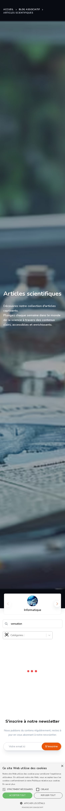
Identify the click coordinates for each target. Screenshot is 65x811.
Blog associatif (29, 9)
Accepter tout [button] (17, 795)
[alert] (32, 787)
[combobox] (10, 635)
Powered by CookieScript (32, 807)
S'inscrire (51, 746)
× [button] (62, 766)
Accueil (8, 9)
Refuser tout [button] (48, 795)
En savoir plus (8, 784)
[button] (20, 789)
